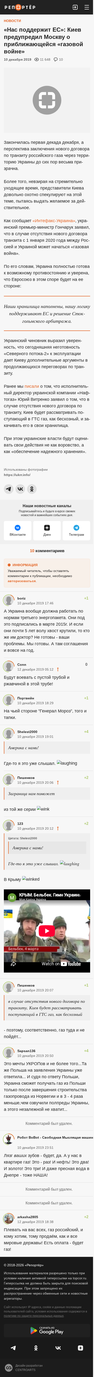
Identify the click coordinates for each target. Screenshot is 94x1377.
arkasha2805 (27, 1217)
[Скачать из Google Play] (47, 1330)
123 (20, 824)
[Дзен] (80, 1348)
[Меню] (87, 7)
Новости (12, 21)
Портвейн (25, 698)
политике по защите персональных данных (34, 1316)
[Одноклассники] (36, 1348)
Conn (21, 665)
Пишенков (26, 778)
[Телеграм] (13, 1348)
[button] (75, 7)
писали (32, 386)
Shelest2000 (27, 732)
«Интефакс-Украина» (54, 220)
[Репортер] (20, 7)
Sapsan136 (26, 1051)
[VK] (58, 1348)
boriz (21, 598)
